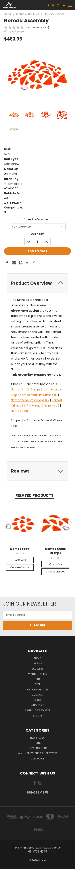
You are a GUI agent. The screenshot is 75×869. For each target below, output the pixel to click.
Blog (37, 700)
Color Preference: (38, 219)
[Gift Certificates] (58, 5)
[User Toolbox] (53, 5)
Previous (4, 522)
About (38, 658)
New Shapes (37, 737)
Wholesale (37, 705)
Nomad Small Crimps (25, 389)
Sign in (29, 710)
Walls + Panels (37, 674)
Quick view (19, 560)
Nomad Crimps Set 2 (44, 406)
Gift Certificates (37, 689)
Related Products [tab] (34, 495)
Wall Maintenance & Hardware (37, 753)
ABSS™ (37, 663)
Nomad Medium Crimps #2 (30, 400)
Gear (37, 684)
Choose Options (19, 567)
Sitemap (37, 715)
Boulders (38, 668)
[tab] (37, 283)
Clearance (37, 758)
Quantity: (37, 234)
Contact (37, 694)
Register (44, 710)
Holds (37, 679)
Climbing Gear (37, 748)
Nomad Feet (19, 411)
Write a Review (14, 31)
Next (70, 522)
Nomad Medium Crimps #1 (38, 395)
